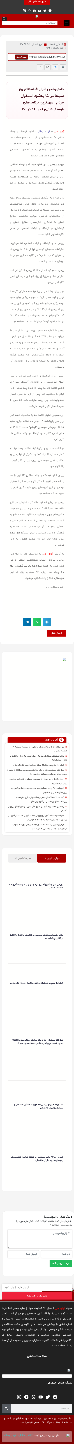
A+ (47, 67)
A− (39, 67)
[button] (67, 23)
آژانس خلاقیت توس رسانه (18, 1435)
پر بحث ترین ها (23, 858)
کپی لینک (21, 57)
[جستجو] (6, 1408)
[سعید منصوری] (62, 893)
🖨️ (62, 67)
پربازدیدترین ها (51, 858)
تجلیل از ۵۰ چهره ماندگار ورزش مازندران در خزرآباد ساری (39, 765)
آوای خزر (59, 131)
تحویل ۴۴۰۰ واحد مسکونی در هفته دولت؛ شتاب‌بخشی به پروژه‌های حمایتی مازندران (36, 1159)
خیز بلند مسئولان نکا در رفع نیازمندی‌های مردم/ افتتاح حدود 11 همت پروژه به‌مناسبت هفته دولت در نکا (37, 1042)
